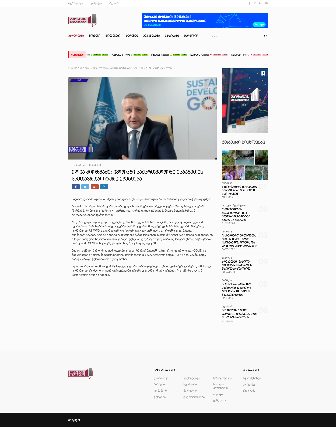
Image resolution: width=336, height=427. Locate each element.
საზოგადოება (222, 378)
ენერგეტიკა (151, 35)
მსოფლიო (191, 35)
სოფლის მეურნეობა (220, 385)
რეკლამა (114, 3)
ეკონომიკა (76, 35)
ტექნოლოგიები (194, 397)
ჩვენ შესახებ (75, 3)
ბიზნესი (94, 35)
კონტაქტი (96, 3)
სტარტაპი (172, 35)
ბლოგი (218, 394)
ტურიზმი (132, 35)
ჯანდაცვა (219, 400)
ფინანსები (113, 35)
